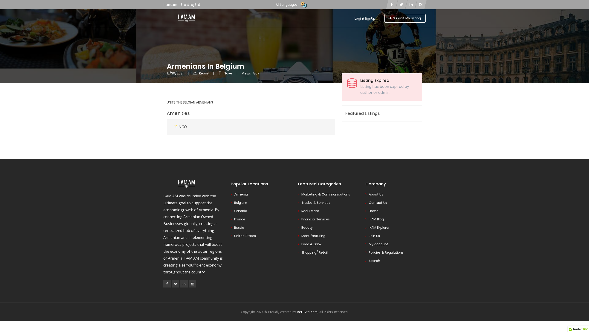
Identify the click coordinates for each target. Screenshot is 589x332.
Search (374, 260)
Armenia (241, 194)
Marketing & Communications (325, 194)
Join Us (374, 236)
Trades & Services (315, 202)
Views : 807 (251, 73)
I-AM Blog (376, 219)
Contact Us (378, 202)
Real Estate (310, 211)
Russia (239, 227)
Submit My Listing (407, 18)
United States (245, 236)
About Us (376, 194)
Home (373, 211)
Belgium (240, 202)
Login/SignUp (365, 18)
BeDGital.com (307, 312)
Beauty (307, 227)
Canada (240, 211)
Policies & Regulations (386, 252)
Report (204, 73)
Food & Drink (311, 244)
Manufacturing (313, 236)
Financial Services (315, 219)
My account (378, 244)
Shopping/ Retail (314, 252)
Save (228, 73)
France (239, 219)
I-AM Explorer (379, 227)
